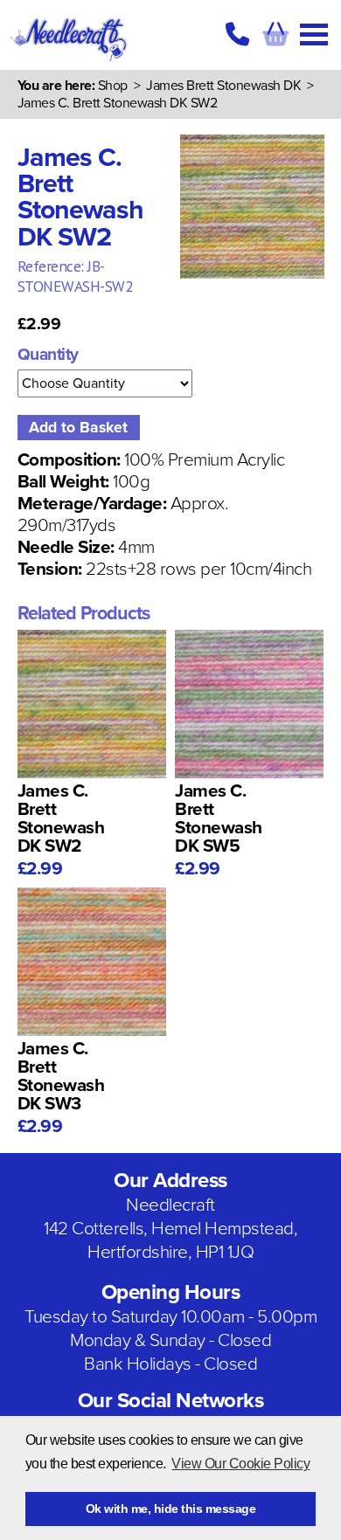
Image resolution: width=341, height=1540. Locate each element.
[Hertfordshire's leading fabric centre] (69, 61)
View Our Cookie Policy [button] (240, 1463)
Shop (113, 85)
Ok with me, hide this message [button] (171, 1509)
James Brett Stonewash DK (223, 85)
